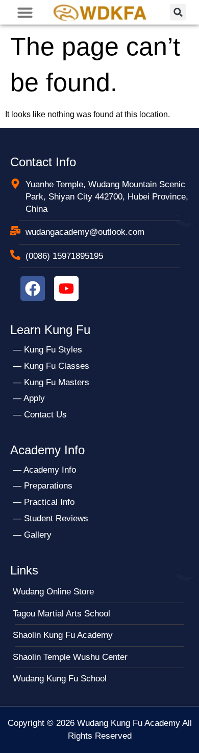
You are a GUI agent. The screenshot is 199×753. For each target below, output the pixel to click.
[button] (25, 12)
